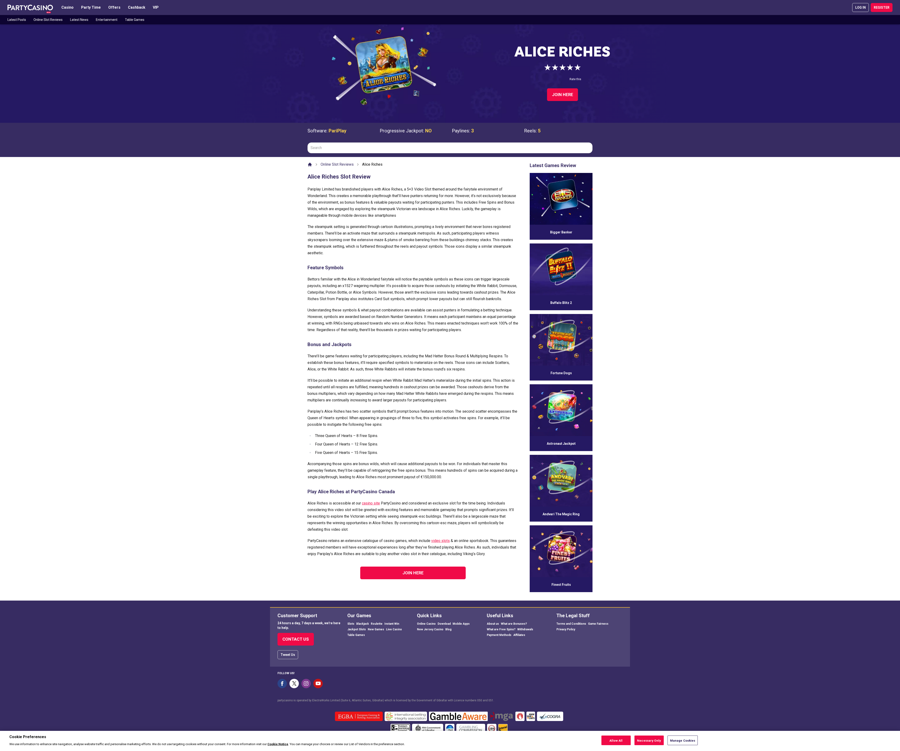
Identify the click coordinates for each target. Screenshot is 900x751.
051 (490, 700)
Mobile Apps (461, 623)
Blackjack (362, 623)
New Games (376, 629)
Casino (67, 7)
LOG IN (860, 7)
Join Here (562, 94)
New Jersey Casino (430, 629)
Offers (114, 7)
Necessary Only (649, 740)
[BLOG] (30, 7)
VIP (156, 7)
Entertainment (106, 20)
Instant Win (391, 623)
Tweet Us (288, 655)
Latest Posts (17, 20)
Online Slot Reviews (48, 20)
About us (493, 623)
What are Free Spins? (501, 629)
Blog (448, 629)
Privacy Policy (565, 629)
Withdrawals (525, 629)
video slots (440, 540)
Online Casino (426, 623)
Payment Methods (499, 635)
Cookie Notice (277, 744)
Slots (350, 623)
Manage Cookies (682, 740)
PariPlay (337, 131)
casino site (371, 503)
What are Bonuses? (514, 623)
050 (479, 700)
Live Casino (394, 629)
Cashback (136, 7)
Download (444, 623)
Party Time (91, 7)
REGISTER (881, 7)
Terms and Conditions (571, 623)
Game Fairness (598, 623)
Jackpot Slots (356, 629)
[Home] (310, 164)
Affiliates (519, 635)
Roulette (376, 623)
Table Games (134, 20)
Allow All (615, 740)
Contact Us (295, 639)
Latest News (79, 20)
